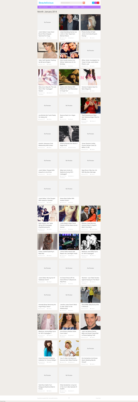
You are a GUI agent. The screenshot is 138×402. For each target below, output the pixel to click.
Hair (73, 362)
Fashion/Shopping (41, 230)
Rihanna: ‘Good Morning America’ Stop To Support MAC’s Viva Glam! (89, 225)
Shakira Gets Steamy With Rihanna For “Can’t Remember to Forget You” (69, 89)
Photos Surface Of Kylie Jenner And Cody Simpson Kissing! (89, 34)
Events (61, 7)
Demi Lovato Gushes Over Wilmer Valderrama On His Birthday (68, 62)
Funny (68, 7)
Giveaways (75, 7)
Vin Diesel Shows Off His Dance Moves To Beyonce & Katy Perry (68, 279)
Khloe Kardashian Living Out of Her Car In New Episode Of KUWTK (68, 387)
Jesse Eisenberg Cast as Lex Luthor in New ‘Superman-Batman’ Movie (68, 34)
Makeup (74, 147)
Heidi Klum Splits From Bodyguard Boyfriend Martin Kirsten (47, 387)
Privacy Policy (98, 398)
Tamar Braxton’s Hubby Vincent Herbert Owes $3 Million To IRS (89, 145)
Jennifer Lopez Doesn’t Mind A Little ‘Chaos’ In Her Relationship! (68, 306)
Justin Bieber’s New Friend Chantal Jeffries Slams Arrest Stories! (68, 225)
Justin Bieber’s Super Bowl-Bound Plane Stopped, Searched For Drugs (46, 34)
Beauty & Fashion (43, 7)
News (82, 7)
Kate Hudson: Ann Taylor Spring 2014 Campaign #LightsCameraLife (46, 225)
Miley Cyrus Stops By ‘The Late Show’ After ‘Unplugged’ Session (47, 89)
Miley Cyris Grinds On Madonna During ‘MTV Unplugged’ (66, 172)
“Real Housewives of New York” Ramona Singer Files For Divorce (90, 117)
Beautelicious (46, 3)
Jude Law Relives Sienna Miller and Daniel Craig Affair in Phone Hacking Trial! (90, 333)
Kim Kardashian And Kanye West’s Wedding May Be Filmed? (90, 360)
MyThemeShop (54, 398)
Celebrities (53, 7)
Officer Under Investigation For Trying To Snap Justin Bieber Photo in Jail (90, 62)
